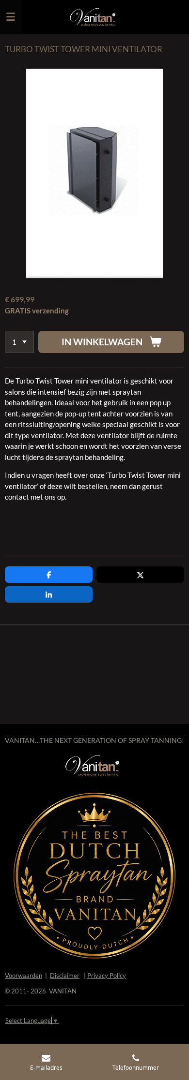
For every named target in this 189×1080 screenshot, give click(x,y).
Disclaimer (64, 975)
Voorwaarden (23, 975)
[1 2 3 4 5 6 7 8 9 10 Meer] (19, 342)
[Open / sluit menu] (10, 17)
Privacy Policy (106, 975)
